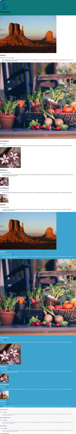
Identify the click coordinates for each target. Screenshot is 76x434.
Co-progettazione (5, 6)
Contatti (3, 7)
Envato (5, 420)
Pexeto (13, 57)
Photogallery (4, 8)
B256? (3, 3)
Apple (8, 207)
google (5, 143)
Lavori (3, 5)
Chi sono (4, 4)
